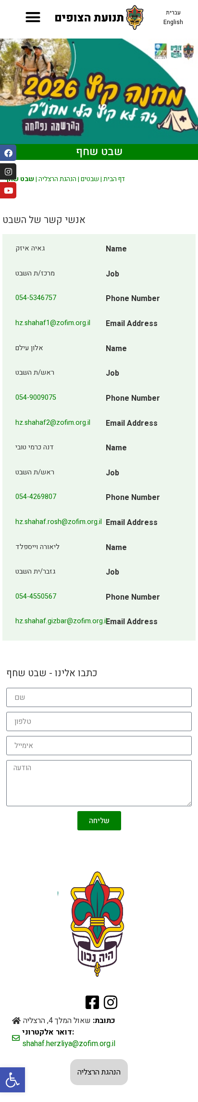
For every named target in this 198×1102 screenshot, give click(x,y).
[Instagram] (8, 171)
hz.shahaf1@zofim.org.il (52, 323)
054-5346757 (35, 298)
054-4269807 (35, 497)
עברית (173, 12)
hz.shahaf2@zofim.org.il (52, 423)
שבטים (90, 179)
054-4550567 (35, 596)
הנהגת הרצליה (57, 179)
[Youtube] (8, 190)
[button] (12, 1079)
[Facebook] (8, 152)
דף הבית (114, 179)
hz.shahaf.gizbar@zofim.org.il (61, 621)
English (173, 22)
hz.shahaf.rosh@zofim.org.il (58, 522)
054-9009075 (35, 398)
